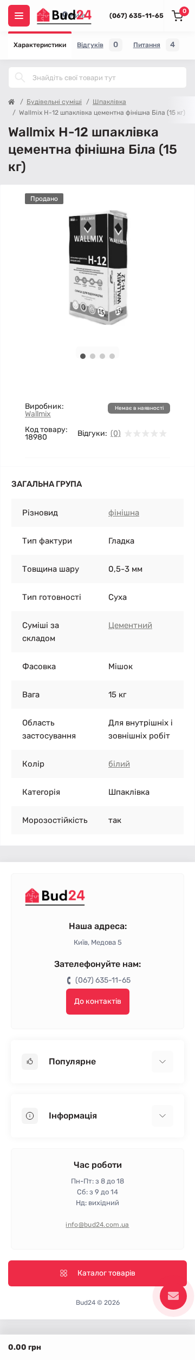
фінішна (123, 513)
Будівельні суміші (54, 102)
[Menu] (19, 16)
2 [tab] (92, 356)
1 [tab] (83, 356)
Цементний (130, 625)
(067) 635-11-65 (136, 15)
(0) (115, 433)
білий (119, 764)
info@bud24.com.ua (97, 1224)
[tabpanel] (97, 265)
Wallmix (38, 414)
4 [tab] (112, 356)
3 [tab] (102, 356)
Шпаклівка (109, 102)
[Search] (20, 77)
